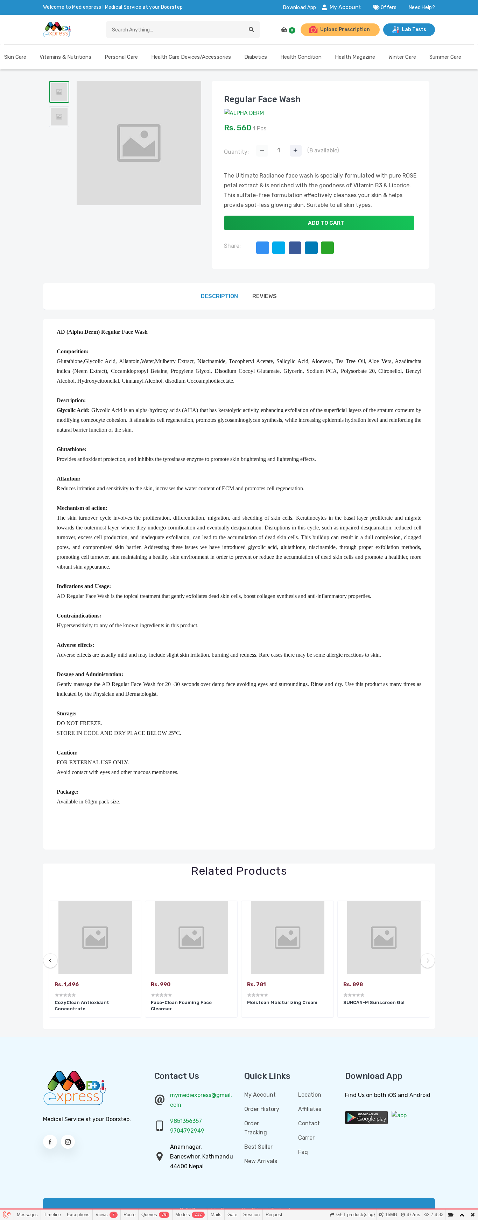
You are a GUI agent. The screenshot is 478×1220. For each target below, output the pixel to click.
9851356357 (186, 1121)
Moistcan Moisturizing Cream (282, 1002)
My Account (345, 7)
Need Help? (422, 7)
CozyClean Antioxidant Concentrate (82, 1005)
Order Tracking (255, 1128)
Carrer (306, 1137)
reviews (264, 296)
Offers (388, 7)
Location (309, 1094)
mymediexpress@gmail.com (201, 1100)
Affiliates (309, 1109)
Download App (299, 7)
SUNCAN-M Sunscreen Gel (374, 1002)
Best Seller (258, 1146)
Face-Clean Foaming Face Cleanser (181, 1005)
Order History (261, 1109)
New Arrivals (260, 1161)
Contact (309, 1123)
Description (219, 296)
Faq (303, 1152)
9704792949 (187, 1130)
